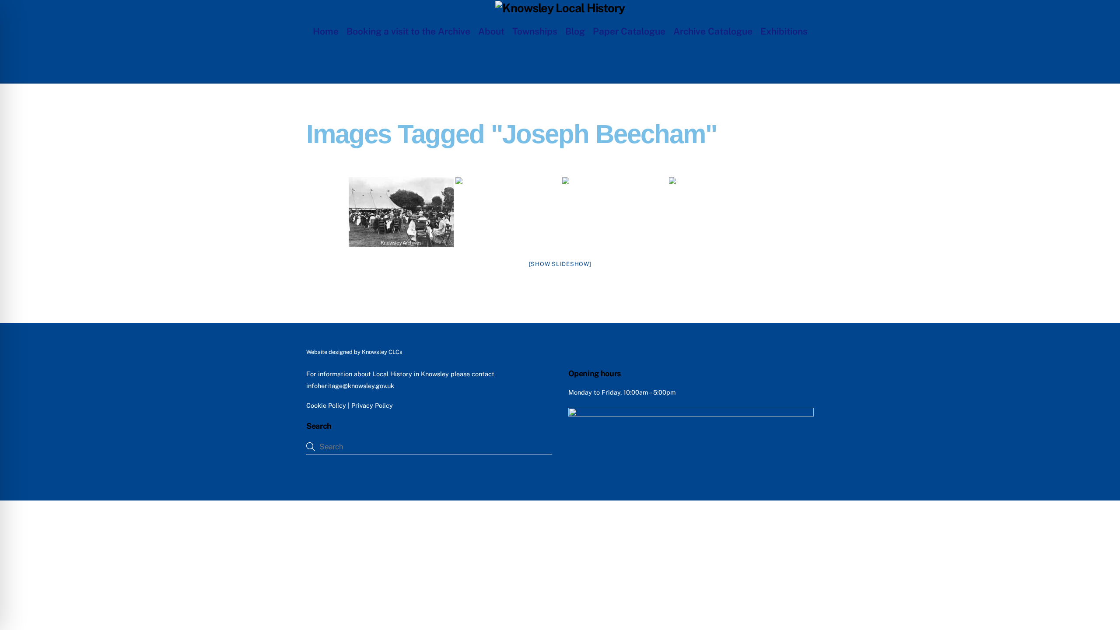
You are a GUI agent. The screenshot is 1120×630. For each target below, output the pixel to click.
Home (326, 31)
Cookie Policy (326, 405)
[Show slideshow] (560, 264)
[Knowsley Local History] (560, 8)
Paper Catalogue (629, 31)
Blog (575, 31)
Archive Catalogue (712, 31)
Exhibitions (784, 31)
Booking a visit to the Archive (408, 31)
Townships (534, 31)
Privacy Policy (372, 405)
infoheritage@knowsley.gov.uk (350, 385)
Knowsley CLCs (382, 352)
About (491, 31)
